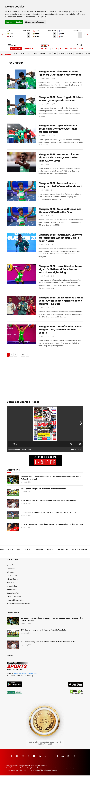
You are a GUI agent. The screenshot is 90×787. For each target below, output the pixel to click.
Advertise (10, 572)
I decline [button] (18, 22)
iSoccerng (63, 549)
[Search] (77, 45)
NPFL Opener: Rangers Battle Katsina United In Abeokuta (43, 489)
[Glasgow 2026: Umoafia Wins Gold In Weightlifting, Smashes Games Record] (21, 334)
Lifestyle (51, 549)
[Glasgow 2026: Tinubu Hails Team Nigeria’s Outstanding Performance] (21, 79)
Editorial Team (12, 579)
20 (23, 355)
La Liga (73, 48)
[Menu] (12, 45)
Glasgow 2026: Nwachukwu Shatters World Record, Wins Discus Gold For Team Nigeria (60, 238)
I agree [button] (9, 22)
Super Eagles (30, 48)
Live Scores (16, 49)
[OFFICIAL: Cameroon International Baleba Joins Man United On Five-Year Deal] (13, 527)
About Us (10, 565)
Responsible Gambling (15, 600)
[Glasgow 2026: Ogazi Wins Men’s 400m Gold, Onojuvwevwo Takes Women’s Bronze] (21, 133)
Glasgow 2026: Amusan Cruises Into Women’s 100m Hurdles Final (60, 211)
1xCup (40, 48)
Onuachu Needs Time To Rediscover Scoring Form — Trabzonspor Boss (49, 512)
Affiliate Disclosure (14, 596)
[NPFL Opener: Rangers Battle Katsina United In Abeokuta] (13, 491)
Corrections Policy (13, 593)
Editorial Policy (12, 589)
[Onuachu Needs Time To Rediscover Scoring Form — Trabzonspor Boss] (13, 515)
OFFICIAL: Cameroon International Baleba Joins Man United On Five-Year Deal (52, 524)
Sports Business (79, 549)
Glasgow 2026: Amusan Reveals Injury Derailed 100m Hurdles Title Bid (60, 185)
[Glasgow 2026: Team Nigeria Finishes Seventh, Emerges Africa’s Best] (21, 105)
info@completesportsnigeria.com (25, 673)
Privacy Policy (12, 586)
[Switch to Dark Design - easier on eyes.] (81, 45)
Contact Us (11, 568)
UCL (61, 48)
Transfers (38, 549)
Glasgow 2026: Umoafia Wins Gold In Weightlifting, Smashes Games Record (60, 329)
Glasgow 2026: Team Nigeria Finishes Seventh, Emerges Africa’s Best (61, 99)
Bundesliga (79, 54)
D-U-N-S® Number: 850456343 (18, 604)
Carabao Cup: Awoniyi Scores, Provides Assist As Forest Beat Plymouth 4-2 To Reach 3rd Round (51, 478)
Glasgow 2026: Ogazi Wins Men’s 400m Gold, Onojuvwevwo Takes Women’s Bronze (58, 128)
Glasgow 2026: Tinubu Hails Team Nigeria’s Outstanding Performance (60, 73)
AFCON (55, 48)
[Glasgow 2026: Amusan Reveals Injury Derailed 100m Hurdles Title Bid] (21, 191)
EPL (66, 48)
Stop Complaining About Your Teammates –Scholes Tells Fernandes (48, 500)
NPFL (47, 48)
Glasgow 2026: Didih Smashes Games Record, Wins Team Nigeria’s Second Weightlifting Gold (61, 300)
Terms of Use (12, 575)
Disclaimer (11, 582)
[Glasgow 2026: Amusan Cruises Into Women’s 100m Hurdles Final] (21, 216)
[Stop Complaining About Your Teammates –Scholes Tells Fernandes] (13, 503)
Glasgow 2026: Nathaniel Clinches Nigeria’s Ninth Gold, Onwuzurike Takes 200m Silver (59, 157)
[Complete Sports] (45, 45)
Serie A (82, 48)
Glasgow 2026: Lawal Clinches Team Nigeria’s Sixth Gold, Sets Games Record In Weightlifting (60, 269)
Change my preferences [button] (34, 22)
